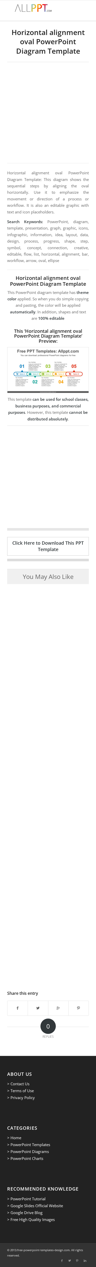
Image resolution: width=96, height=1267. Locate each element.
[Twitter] (69, 1260)
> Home (14, 1137)
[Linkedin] (85, 1260)
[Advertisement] (48, 113)
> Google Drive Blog (24, 1212)
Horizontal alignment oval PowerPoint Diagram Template (48, 41)
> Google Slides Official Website (35, 1205)
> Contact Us (18, 1083)
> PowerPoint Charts (25, 1158)
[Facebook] (62, 1260)
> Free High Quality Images (31, 1219)
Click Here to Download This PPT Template (48, 546)
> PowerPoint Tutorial (26, 1198)
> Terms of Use (20, 1090)
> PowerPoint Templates (28, 1144)
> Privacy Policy (21, 1097)
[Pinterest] (77, 1260)
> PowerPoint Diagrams (28, 1151)
